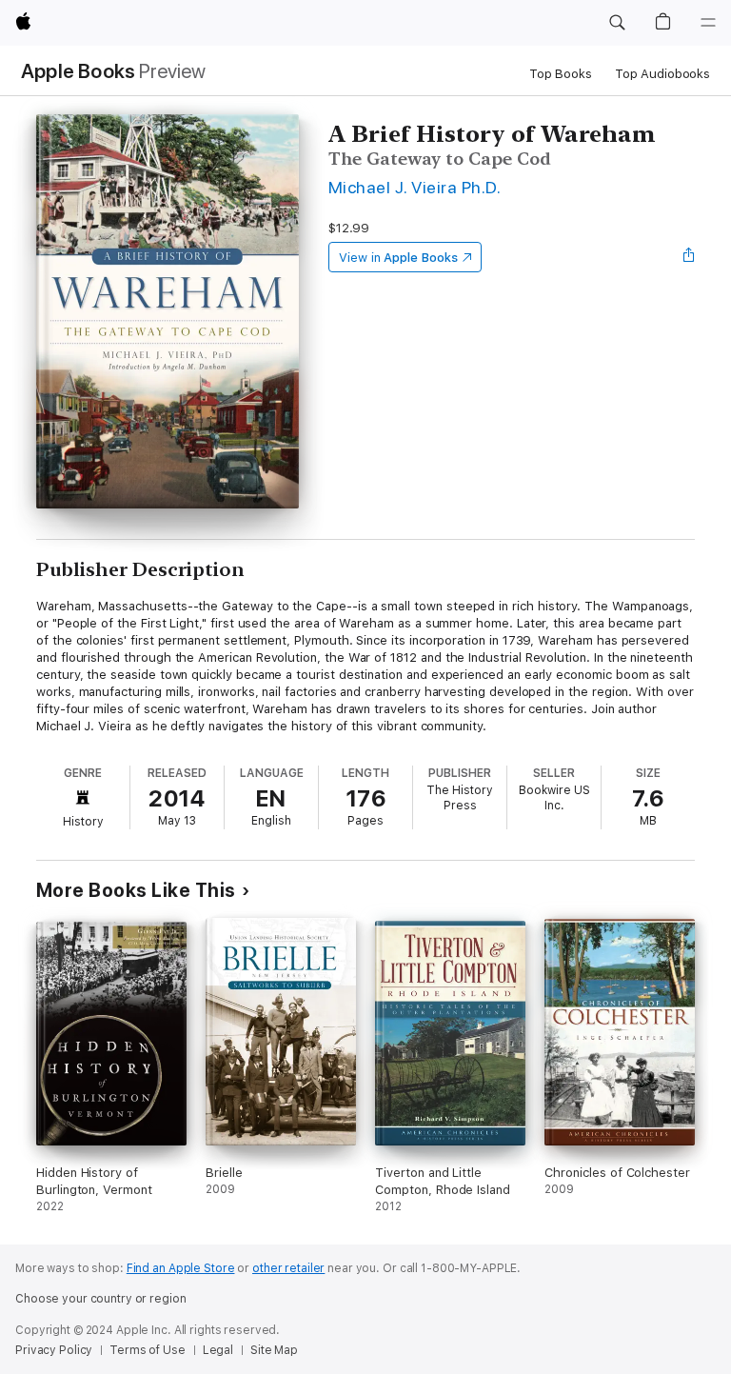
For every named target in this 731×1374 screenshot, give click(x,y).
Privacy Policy (53, 1350)
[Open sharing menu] (689, 257)
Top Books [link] (560, 74)
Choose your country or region (101, 1298)
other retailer (288, 1268)
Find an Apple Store (181, 1268)
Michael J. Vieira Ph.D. (414, 187)
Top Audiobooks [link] (662, 74)
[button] (617, 23)
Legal (218, 1350)
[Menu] (708, 23)
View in (398, 257)
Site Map (274, 1350)
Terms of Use (147, 1350)
